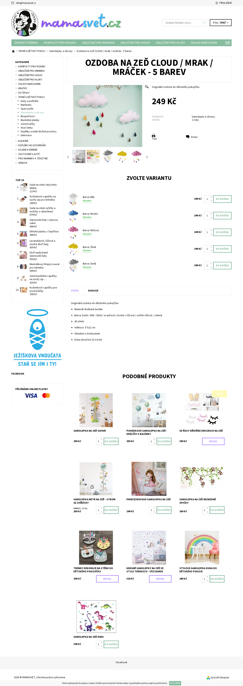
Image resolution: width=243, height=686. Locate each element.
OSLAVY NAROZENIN (204, 43)
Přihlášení (225, 3)
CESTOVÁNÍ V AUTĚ (29, 154)
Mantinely (26, 105)
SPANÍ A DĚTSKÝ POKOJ (31, 97)
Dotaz (194, 137)
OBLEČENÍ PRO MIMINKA (98, 43)
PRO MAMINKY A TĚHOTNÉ (33, 158)
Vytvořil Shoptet (220, 678)
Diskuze (93, 291)
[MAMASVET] (66, 23)
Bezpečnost (28, 116)
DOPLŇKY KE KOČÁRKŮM (32, 145)
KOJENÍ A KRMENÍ (27, 150)
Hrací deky (27, 128)
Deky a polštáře (30, 101)
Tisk (154, 139)
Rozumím (175, 683)
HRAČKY (22, 88)
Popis (75, 291)
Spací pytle (27, 109)
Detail (213, 441)
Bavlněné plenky (30, 120)
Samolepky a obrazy (203, 117)
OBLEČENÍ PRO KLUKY (170, 43)
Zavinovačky (28, 124)
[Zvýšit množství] (211, 197)
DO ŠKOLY (23, 93)
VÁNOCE (22, 163)
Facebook (121, 662)
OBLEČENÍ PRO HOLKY (135, 43)
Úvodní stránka (26, 43)
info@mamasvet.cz (26, 3)
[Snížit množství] (211, 201)
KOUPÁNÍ (23, 141)
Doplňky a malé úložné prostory (39, 131)
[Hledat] (204, 22)
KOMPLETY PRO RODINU (60, 43)
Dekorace (26, 135)
